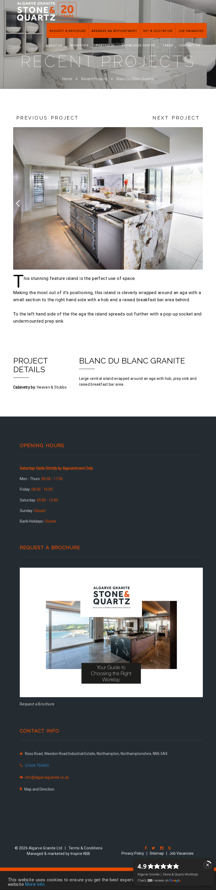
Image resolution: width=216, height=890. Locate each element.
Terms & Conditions (85, 848)
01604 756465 (37, 765)
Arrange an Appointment (114, 31)
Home (67, 79)
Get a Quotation (158, 31)
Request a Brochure (68, 31)
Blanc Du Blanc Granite (135, 79)
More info (35, 884)
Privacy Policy (132, 853)
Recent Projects (94, 79)
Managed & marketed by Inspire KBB (58, 853)
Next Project (176, 118)
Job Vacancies (191, 31)
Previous (21, 202)
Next (195, 202)
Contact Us (189, 45)
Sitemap (157, 853)
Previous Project (47, 118)
